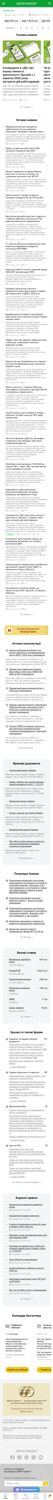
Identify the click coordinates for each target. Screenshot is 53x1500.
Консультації (25, 1498)
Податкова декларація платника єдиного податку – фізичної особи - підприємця (26, 900)
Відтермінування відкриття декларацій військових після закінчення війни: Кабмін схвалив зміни (26, 316)
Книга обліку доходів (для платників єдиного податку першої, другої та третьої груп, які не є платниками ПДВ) (28, 1047)
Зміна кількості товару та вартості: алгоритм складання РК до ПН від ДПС (25, 196)
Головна (5, 1498)
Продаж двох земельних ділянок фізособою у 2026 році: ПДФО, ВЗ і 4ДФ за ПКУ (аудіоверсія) (26, 671)
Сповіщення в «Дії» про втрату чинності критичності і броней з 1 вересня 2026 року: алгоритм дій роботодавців (21, 74)
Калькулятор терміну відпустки (24, 1216)
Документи (36, 1498)
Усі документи (26, 858)
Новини (15, 1498)
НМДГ (12, 999)
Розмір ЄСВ (14, 970)
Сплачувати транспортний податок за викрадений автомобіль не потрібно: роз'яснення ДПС (24, 541)
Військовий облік (17, 1106)
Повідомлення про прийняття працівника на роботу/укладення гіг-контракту (26, 1095)
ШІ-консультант (29, 1489)
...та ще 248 (17, 1067)
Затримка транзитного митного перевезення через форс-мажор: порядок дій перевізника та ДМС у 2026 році (26, 291)
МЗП (7, 21)
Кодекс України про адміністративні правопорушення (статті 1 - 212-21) (26, 783)
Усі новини (25, 614)
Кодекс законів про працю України (26, 813)
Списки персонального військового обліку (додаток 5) (26, 1111)
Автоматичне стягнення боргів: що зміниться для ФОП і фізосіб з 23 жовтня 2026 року (25, 590)
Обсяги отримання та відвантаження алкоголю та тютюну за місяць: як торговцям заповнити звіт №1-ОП (23, 174)
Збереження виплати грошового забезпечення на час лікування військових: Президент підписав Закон (25, 129)
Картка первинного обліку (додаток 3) (27, 1136)
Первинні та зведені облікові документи (23, 1040)
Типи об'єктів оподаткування (23, 1259)
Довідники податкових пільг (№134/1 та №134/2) (27, 1280)
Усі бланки (25, 937)
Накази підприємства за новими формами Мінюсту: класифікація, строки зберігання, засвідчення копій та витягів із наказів (17, 1345)
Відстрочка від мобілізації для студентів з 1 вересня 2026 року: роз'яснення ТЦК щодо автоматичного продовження (26, 218)
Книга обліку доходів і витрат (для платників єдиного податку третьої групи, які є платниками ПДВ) (26, 1055)
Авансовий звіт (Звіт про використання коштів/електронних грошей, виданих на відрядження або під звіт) (27, 1153)
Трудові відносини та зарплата (24, 1072)
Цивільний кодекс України (22, 801)
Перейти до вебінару (17, 1369)
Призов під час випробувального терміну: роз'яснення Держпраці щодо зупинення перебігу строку (26, 364)
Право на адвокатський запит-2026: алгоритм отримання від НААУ (23, 149)
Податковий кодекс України (22, 770)
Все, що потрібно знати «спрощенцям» (28, 1290)
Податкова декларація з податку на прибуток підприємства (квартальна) (27, 922)
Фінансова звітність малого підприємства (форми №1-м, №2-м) (26, 930)
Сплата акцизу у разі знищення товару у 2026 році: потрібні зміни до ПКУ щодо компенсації (25, 415)
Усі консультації (26, 748)
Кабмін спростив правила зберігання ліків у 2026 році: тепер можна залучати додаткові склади (26, 342)
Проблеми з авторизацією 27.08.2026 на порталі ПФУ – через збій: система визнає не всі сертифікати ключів (26, 466)
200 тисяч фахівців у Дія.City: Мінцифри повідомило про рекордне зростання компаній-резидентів (25, 441)
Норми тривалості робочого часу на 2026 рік (26, 1269)
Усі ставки (26, 1016)
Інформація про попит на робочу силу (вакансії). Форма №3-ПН (27, 1077)
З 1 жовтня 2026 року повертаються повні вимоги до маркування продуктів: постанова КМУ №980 (26, 246)
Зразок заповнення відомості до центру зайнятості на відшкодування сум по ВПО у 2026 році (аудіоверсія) (27, 652)
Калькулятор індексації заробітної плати (25, 1205)
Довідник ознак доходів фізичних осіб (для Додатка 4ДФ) (28, 1236)
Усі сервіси (25, 1299)
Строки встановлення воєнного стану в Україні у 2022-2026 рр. (27, 1225)
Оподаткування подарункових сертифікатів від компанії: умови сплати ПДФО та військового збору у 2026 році (26, 567)
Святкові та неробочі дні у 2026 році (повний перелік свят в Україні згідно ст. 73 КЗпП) (27, 1248)
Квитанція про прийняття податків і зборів (26, 1062)
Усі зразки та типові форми (25, 1182)
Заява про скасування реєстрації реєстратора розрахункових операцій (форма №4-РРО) (27, 1170)
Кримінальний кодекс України (23, 830)
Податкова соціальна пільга (19, 989)
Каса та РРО (15, 1145)
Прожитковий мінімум (20, 979)
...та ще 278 (17, 1101)
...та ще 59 (17, 1140)
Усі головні (26, 107)
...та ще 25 (17, 1176)
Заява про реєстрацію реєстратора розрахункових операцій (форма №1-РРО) (27, 1162)
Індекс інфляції (16, 1008)
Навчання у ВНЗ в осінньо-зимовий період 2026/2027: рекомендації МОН (26, 270)
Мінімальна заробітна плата (19, 960)
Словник (10, 28)
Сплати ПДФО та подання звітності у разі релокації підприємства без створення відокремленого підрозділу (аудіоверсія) (27, 730)
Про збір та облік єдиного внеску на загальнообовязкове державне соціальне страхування (26, 844)
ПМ (43, 21)
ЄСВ (24, 21)
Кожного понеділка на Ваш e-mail (19, 1478)
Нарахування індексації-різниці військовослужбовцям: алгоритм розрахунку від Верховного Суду (22, 492)
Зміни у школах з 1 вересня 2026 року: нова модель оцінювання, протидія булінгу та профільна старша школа (26, 389)
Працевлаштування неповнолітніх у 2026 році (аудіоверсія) (26, 689)
